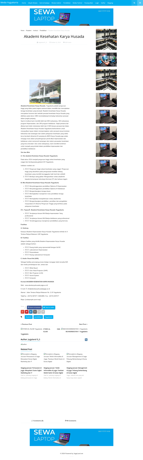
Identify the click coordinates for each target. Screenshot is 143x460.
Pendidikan (67, 3)
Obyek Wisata (32, 3)
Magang (110, 3)
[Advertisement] (79, 78)
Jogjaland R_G (42, 42)
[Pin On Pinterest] (26, 312)
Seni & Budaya (44, 3)
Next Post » (83, 324)
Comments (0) (38, 421)
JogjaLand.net (78, 453)
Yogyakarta (48, 317)
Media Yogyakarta (9, 2)
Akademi (28, 30)
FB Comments (71, 421)
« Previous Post (26, 324)
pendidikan (38, 317)
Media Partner (77, 3)
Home (24, 3)
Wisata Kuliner (56, 3)
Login (97, 3)
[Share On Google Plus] (22, 312)
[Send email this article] (35, 312)
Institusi (35, 30)
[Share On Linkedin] (31, 312)
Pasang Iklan (88, 3)
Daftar (103, 3)
